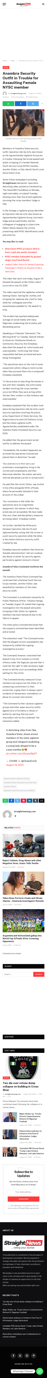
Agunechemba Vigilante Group (17, 779)
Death (6, 1078)
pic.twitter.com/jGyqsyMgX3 (21, 753)
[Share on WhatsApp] (8, 103)
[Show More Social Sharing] (41, 103)
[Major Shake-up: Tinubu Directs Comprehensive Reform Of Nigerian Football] (10, 1117)
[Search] (43, 4)
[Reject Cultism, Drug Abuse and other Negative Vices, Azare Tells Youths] (23, 845)
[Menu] (4, 4)
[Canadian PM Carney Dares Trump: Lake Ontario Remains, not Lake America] (10, 1152)
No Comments (18, 97)
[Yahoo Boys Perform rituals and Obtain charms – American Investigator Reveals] (23, 883)
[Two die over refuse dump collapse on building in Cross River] (23, 1067)
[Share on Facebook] (21, 103)
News (6, 67)
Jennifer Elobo (10, 787)
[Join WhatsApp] (39, 1371)
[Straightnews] (23, 4)
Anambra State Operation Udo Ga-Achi (20, 783)
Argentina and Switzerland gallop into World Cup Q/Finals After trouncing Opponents (22, 938)
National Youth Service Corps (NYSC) (19, 791)
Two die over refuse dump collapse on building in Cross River (21, 1087)
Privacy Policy (24, 1208)
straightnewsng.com (18, 93)
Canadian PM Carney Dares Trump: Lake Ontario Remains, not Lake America (31, 1151)
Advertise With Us (23, 1364)
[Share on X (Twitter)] (33, 103)
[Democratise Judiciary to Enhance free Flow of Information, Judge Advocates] (10, 1134)
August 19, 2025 (15, 765)
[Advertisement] (23, 34)
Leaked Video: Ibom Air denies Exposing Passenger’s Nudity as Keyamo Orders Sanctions (24, 268)
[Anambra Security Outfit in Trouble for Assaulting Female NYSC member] (23, 122)
